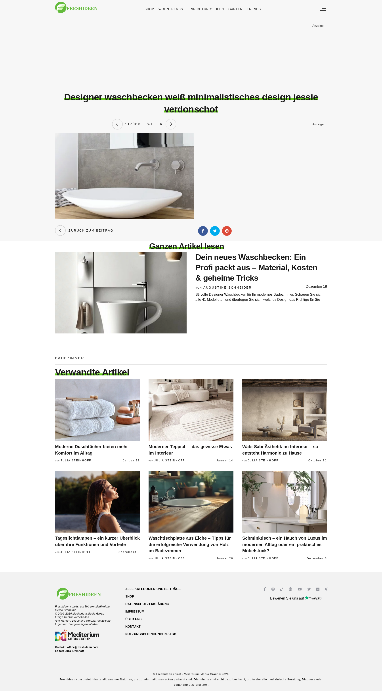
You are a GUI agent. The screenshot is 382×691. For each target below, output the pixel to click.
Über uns (133, 619)
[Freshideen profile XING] (327, 589)
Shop (149, 9)
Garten (235, 9)
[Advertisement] (191, 55)
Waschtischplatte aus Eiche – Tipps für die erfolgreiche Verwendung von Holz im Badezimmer (190, 544)
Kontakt (133, 626)
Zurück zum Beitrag (89, 230)
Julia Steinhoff (76, 460)
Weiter (156, 124)
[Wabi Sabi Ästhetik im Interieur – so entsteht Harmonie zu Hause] (284, 410)
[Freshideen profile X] (309, 589)
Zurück (131, 124)
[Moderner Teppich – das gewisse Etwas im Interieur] (191, 410)
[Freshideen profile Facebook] (265, 589)
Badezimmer (69, 358)
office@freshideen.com (82, 647)
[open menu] (323, 9)
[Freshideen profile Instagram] (273, 589)
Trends (254, 9)
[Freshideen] (76, 9)
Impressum (135, 611)
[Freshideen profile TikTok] (282, 589)
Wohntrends (171, 9)
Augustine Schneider (227, 287)
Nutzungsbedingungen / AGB (150, 634)
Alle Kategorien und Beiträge (153, 589)
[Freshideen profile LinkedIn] (318, 589)
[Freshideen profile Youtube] (300, 589)
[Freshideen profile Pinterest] (291, 589)
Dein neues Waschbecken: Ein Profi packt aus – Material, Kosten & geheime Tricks (256, 267)
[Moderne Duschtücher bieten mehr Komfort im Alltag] (97, 410)
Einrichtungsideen (205, 9)
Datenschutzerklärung (147, 604)
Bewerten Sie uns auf (287, 598)
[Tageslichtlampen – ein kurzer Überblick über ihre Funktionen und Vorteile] (97, 502)
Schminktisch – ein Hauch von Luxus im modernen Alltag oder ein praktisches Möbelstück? (284, 544)
